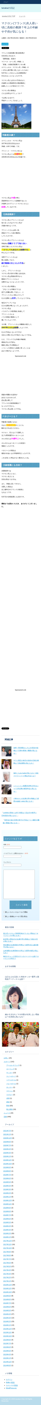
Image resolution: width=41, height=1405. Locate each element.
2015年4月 (7, 1354)
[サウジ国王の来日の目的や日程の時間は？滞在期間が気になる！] (6, 764)
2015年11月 (7, 1332)
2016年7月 (7, 1303)
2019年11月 (7, 1160)
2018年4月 (7, 1226)
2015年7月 (7, 1343)
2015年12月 (7, 1329)
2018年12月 (7, 1200)
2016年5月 (7, 1310)
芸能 (5, 1117)
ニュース (5, 44)
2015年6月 (7, 1347)
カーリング (10, 1069)
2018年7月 (7, 1215)
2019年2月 (7, 1193)
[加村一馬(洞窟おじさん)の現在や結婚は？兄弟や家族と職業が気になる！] (6, 751)
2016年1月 (7, 1325)
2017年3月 (7, 1274)
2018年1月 (7, 1237)
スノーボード (11, 1076)
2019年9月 (7, 1167)
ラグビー (9, 1095)
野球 (8, 1106)
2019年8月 (7, 1171)
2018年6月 (7, 1219)
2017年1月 (7, 1281)
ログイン (9, 1379)
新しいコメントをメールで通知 (16, 912)
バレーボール (11, 1084)
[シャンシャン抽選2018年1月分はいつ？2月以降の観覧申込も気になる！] (6, 789)
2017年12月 (7, 1241)
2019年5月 (7, 1182)
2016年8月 (7, 1299)
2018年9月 (7, 1208)
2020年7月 (7, 1145)
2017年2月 (7, 1277)
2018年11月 (7, 1204)
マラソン (9, 1091)
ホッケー (9, 1087)
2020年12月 (7, 1138)
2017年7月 (7, 1259)
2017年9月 (7, 1252)
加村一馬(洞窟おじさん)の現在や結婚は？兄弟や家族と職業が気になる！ (25, 750)
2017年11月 (7, 1244)
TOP (8, 16)
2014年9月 (7, 1365)
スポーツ (7, 1062)
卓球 (8, 1098)
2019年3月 (7, 1189)
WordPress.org (11, 1388)
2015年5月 (7, 1351)
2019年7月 (7, 1175)
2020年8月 (7, 1142)
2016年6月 (7, 1307)
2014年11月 (7, 1362)
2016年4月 (7, 1314)
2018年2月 (7, 1233)
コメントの (12, 1385)
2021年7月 (7, 1131)
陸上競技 (9, 1109)
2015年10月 (7, 1336)
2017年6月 (7, 1263)
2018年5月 (7, 1222)
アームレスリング (12, 1065)
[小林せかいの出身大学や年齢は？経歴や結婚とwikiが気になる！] (6, 800)
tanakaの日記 (8, 8)
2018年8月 (7, 1211)
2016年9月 (7, 1296)
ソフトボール (11, 1080)
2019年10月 (7, 1164)
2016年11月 (7, 1288)
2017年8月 (7, 1255)
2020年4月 (7, 1149)
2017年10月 (7, 1248)
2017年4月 (7, 1270)
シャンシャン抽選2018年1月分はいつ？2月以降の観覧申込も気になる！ (26, 788)
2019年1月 (7, 1197)
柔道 (8, 1102)
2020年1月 (7, 1156)
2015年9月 (7, 1340)
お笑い (6, 1058)
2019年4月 (7, 1186)
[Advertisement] (18, 180)
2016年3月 (7, 1318)
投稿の (10, 1382)
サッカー (9, 1073)
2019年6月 (7, 1178)
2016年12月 (7, 1285)
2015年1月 (7, 1358)
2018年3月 (7, 1230)
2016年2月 (7, 1321)
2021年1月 (7, 1134)
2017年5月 (7, 1266)
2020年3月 (7, 1153)
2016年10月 (7, 1292)
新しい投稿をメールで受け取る (16, 916)
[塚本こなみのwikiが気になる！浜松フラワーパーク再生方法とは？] (6, 777)
